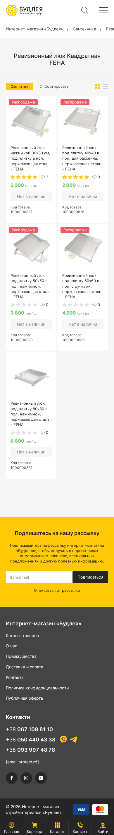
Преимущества (21, 656)
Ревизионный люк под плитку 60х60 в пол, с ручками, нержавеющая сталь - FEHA (81, 286)
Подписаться (90, 577)
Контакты (15, 677)
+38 (29, 729)
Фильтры (19, 86)
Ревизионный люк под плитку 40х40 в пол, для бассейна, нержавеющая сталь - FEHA (81, 158)
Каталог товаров (22, 635)
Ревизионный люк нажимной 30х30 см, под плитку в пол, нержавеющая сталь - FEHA (30, 158)
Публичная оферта (24, 698)
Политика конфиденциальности (37, 687)
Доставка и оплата (24, 666)
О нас (11, 645)
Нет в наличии (31, 196)
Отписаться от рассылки (57, 590)
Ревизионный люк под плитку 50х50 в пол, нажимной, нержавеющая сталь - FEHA (30, 286)
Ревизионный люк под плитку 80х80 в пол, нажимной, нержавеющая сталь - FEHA (30, 414)
